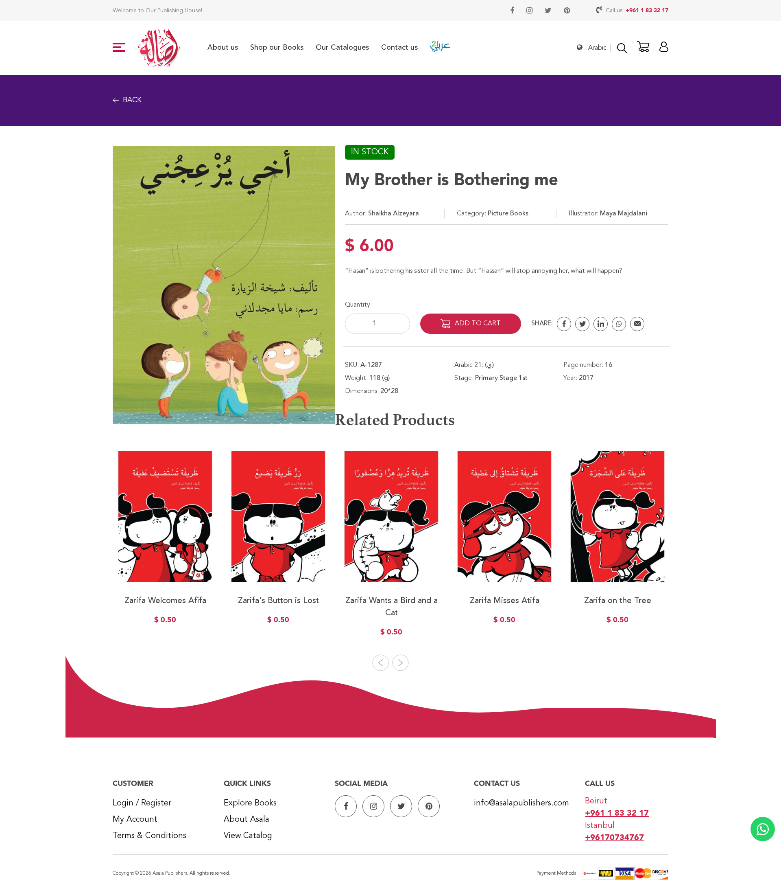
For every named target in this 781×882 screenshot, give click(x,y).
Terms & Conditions (149, 836)
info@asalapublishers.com (521, 803)
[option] (165, 543)
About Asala (246, 820)
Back (132, 100)
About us (222, 47)
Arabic (597, 48)
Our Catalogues (342, 47)
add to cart (478, 323)
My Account (135, 820)
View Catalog (248, 836)
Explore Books (250, 803)
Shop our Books (276, 47)
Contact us (399, 47)
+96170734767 (614, 838)
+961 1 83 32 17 (647, 10)
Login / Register (142, 803)
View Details (165, 563)
